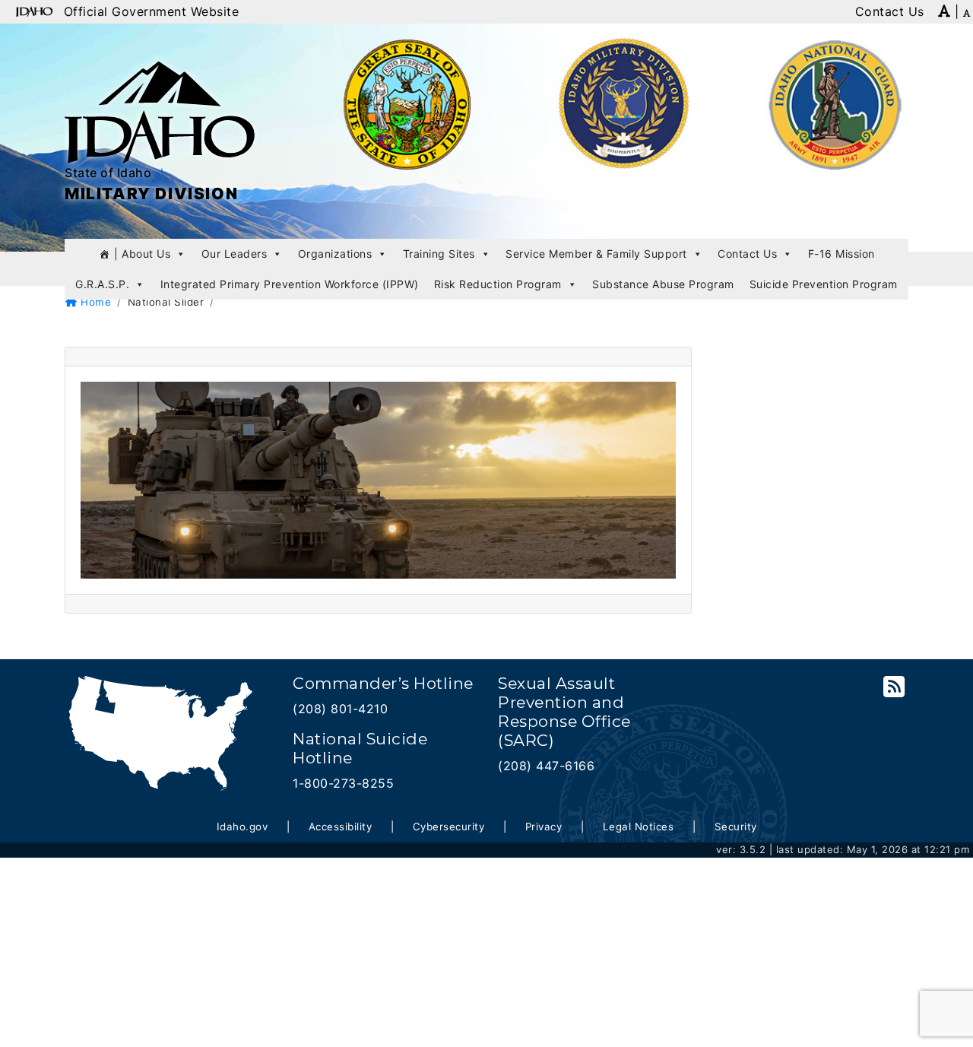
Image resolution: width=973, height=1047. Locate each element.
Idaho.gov (242, 826)
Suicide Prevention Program (824, 284)
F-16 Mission (841, 253)
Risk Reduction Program (498, 284)
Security (736, 826)
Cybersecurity (449, 826)
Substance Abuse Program (663, 284)
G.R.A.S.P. (102, 284)
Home (94, 302)
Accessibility (340, 826)
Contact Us (747, 253)
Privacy (544, 826)
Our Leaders (234, 253)
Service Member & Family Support (596, 253)
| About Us (142, 253)
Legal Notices (638, 826)
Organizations (335, 253)
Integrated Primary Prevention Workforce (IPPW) (289, 284)
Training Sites (439, 253)
